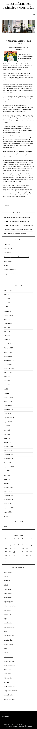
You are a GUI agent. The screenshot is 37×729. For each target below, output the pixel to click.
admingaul (18, 49)
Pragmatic (7, 580)
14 (23, 548)
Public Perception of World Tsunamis (15, 233)
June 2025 (7, 331)
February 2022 (8, 487)
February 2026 (8, 315)
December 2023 (8, 405)
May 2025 (7, 335)
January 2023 (8, 450)
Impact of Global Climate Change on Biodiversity (18, 225)
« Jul (5, 561)
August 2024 (8, 372)
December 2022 (8, 454)
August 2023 (8, 422)
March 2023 (7, 442)
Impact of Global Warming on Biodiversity (16, 221)
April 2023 (7, 438)
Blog (5, 526)
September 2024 (9, 368)
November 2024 (8, 360)
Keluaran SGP (8, 248)
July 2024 (7, 376)
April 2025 (7, 340)
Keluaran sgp (8, 572)
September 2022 (9, 467)
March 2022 (7, 483)
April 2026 (7, 307)
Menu (33, 14)
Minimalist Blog (17, 726)
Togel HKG (7, 244)
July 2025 (7, 327)
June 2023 (7, 430)
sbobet (6, 265)
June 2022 (7, 475)
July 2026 (7, 294)
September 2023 (9, 417)
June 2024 (7, 381)
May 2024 (7, 385)
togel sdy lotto (8, 695)
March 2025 (7, 344)
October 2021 (8, 504)
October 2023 (8, 413)
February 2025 (8, 348)
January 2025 (8, 352)
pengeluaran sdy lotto (10, 690)
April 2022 (7, 479)
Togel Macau (7, 593)
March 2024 (7, 393)
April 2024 (7, 389)
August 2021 (8, 512)
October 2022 (8, 463)
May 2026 (7, 303)
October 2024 (8, 364)
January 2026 (8, 319)
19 (14, 552)
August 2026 (8, 290)
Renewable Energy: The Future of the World (17, 217)
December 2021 (8, 495)
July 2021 (7, 516)
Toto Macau (7, 589)
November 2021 (8, 499)
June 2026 (7, 299)
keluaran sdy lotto (9, 699)
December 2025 (8, 323)
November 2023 (8, 409)
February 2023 (8, 446)
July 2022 (7, 471)
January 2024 (8, 401)
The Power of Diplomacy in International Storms (18, 229)
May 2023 (7, 434)
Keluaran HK (7, 252)
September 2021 (9, 508)
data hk (6, 576)
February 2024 (8, 397)
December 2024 (8, 356)
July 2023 (7, 426)
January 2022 (8, 491)
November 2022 (8, 458)
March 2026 (7, 311)
